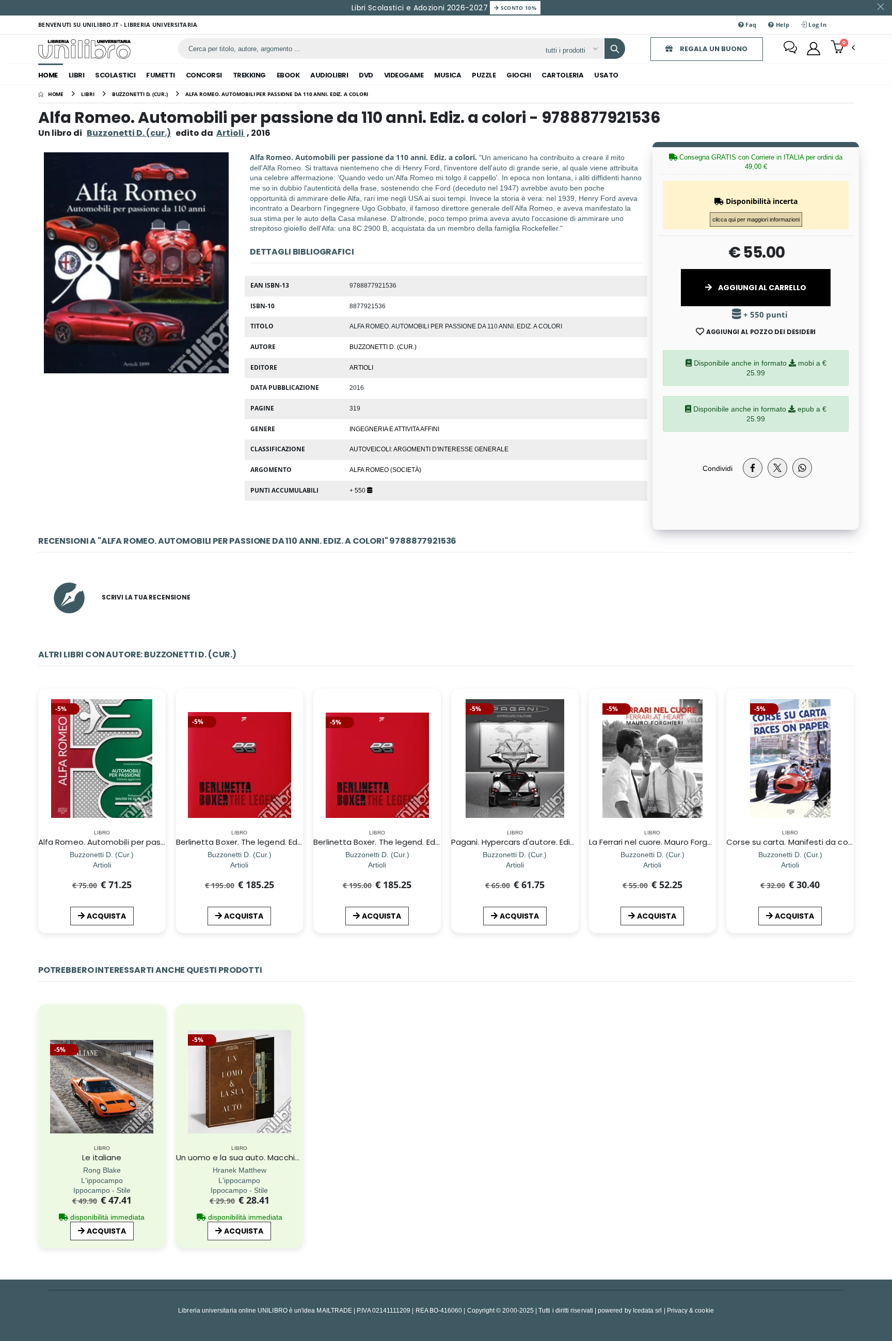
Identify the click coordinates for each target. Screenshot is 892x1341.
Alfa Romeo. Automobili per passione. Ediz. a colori (135, 842)
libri (77, 75)
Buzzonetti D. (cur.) (129, 133)
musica (447, 75)
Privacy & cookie (690, 1310)
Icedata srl (647, 1310)
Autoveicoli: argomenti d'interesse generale (428, 449)
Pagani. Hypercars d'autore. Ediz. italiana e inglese (547, 842)
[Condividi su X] (777, 468)
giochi (518, 75)
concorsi (204, 75)
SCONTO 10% (517, 7)
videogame (404, 75)
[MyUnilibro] (813, 48)
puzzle (484, 75)
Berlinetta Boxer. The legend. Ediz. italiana (393, 842)
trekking (249, 75)
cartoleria (562, 75)
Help (781, 24)
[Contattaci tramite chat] (790, 48)
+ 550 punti (764, 314)
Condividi (717, 468)
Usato (606, 75)
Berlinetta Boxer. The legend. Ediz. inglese (255, 842)
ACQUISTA (106, 916)
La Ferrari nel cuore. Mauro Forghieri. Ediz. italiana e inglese (700, 842)
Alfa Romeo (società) (385, 469)
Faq (750, 24)
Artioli (361, 367)
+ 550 (358, 490)
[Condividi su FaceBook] (752, 468)
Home (48, 75)
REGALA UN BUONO (712, 49)
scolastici (115, 75)
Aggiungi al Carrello (761, 287)
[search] (614, 48)
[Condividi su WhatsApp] (802, 468)
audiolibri (329, 75)
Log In (816, 24)
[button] (843, 48)
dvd (366, 75)
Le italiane (101, 1157)
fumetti (160, 75)
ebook (288, 75)
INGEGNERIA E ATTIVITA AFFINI (394, 428)
